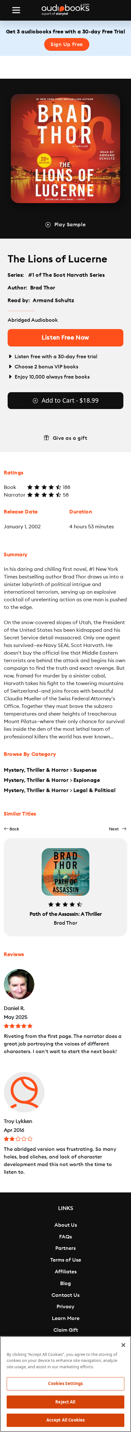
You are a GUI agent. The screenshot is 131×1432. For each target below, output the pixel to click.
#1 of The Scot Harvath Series (66, 275)
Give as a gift (70, 438)
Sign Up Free (67, 44)
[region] (65, 1384)
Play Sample (70, 225)
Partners (65, 1248)
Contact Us (65, 1295)
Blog (65, 1283)
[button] (11, 829)
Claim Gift (65, 1330)
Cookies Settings (65, 1383)
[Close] (123, 1345)
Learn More (65, 1318)
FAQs (65, 1236)
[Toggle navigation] (16, 10)
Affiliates (66, 1271)
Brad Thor (42, 288)
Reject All (65, 1402)
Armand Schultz (53, 300)
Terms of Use (65, 1260)
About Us (65, 1225)
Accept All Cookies (65, 1420)
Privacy (65, 1306)
